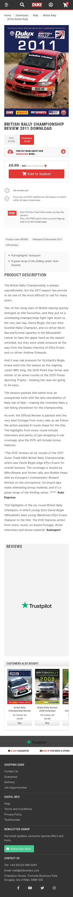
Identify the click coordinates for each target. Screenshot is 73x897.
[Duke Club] (12, 215)
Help (7, 803)
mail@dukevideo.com (25, 870)
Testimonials (12, 819)
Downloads (22, 15)
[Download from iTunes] (17, 230)
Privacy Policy (13, 814)
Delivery (9, 782)
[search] (22, 5)
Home (7, 15)
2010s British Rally (17, 18)
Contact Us (11, 771)
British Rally (49, 15)
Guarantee (10, 776)
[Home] (37, 6)
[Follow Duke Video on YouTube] (30, 888)
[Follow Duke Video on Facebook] (18, 888)
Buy (20, 723)
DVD (11, 140)
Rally (35, 15)
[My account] (50, 5)
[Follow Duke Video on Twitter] (42, 888)
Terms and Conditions (18, 809)
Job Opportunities (15, 787)
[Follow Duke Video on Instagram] (54, 888)
